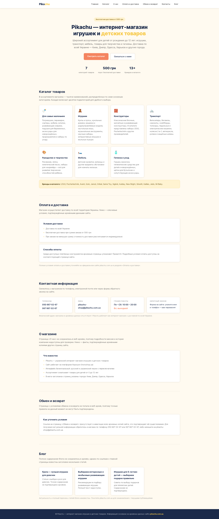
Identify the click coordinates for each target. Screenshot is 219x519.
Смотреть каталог (96, 56)
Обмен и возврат (150, 4)
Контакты (166, 4)
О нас (115, 4)
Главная (94, 4)
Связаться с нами (122, 56)
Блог (176, 4)
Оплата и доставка (130, 4)
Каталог (105, 4)
